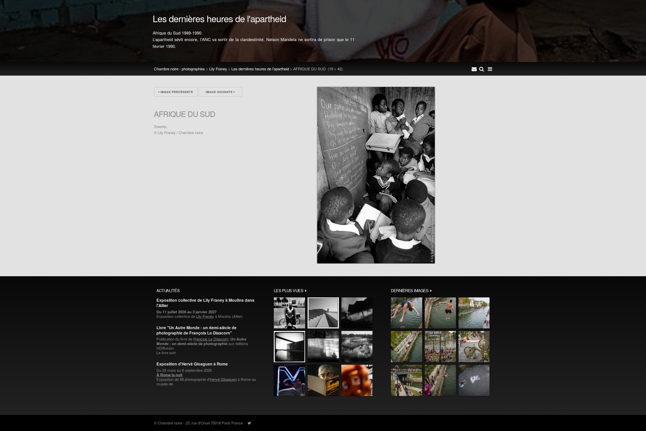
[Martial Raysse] (289, 380)
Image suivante (220, 92)
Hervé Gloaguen (223, 379)
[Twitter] (249, 422)
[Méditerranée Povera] (323, 313)
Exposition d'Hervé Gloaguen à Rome (192, 364)
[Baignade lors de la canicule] (406, 313)
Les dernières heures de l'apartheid (260, 68)
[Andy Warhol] (323, 380)
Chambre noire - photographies (179, 68)
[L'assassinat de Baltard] (356, 313)
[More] (306, 290)
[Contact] (474, 69)
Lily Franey (218, 68)
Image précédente (176, 92)
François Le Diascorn (210, 339)
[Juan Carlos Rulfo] (356, 380)
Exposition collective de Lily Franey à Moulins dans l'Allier (205, 302)
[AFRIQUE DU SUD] (376, 261)
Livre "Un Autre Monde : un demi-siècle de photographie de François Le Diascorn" (196, 330)
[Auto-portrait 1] (323, 346)
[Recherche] (481, 69)
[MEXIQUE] (289, 313)
